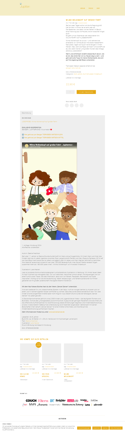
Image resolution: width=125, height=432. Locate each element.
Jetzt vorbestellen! (68, 380)
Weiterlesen (23, 379)
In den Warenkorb (86, 92)
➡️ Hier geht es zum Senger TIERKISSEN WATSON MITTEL (43, 137)
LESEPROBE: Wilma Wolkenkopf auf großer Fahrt (39, 121)
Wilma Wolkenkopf (69, 375)
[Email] (81, 105)
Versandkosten (82, 23)
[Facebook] (67, 105)
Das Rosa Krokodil (45, 375)
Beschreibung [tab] (26, 113)
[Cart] (104, 8)
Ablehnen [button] (105, 428)
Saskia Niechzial (32, 321)
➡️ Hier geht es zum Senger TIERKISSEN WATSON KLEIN (42, 134)
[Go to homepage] (25, 8)
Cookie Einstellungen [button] (84, 428)
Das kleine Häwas (24, 375)
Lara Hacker (35, 323)
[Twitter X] (72, 105)
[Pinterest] (77, 105)
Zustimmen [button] (97, 428)
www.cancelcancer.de (56, 312)
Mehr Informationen (116, 428)
